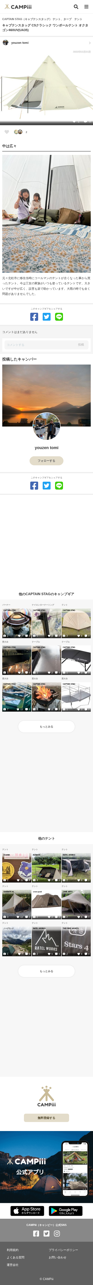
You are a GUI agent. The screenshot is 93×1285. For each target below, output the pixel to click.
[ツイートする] (47, 316)
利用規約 (13, 1250)
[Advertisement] (46, 541)
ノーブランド (8, 928)
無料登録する (46, 1118)
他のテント (46, 838)
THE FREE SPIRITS (71, 928)
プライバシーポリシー (63, 1250)
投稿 (81, 344)
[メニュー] (86, 7)
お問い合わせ (57, 1257)
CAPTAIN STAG (9, 610)
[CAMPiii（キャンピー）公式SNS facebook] (36, 1233)
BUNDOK (36, 855)
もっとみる (46, 726)
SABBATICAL (8, 892)
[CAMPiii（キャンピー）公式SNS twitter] (46, 1233)
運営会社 (13, 1265)
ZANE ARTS (67, 892)
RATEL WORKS (69, 855)
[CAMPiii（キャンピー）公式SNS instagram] (57, 1233)
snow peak (37, 892)
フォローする (46, 460)
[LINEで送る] (59, 316)
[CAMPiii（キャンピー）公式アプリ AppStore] (27, 1211)
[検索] (76, 6)
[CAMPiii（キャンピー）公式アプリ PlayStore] (65, 1211)
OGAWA (6, 855)
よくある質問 (15, 1257)
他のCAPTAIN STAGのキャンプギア (46, 594)
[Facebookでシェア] (34, 316)
